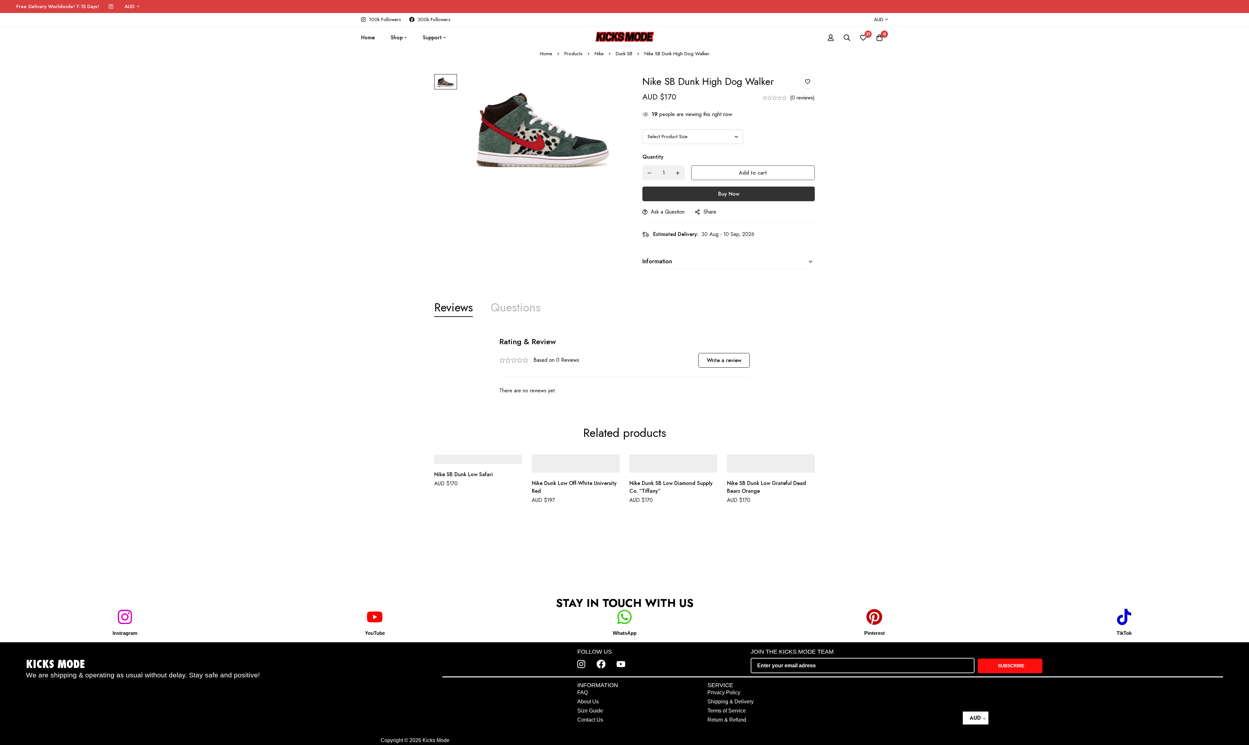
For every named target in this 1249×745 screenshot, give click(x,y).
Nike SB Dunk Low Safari (463, 474)
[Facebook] (601, 664)
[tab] (453, 307)
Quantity (653, 157)
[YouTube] (375, 617)
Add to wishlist (807, 81)
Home (546, 53)
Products (573, 53)
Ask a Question (668, 212)
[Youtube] (621, 664)
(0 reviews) (802, 97)
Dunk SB (624, 53)
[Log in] (831, 37)
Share (710, 212)
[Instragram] (125, 617)
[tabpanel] (624, 365)
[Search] (847, 37)
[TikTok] (1124, 617)
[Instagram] (111, 7)
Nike (599, 53)
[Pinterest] (874, 617)
